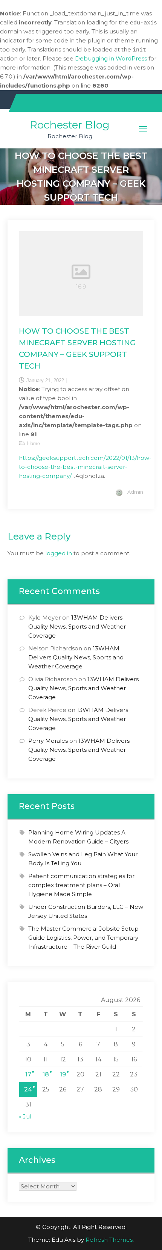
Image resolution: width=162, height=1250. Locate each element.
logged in (58, 553)
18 (46, 1074)
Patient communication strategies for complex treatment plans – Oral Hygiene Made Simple (81, 885)
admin (135, 492)
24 (28, 1089)
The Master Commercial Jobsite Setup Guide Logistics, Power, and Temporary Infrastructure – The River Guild (83, 937)
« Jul (25, 1116)
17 (28, 1074)
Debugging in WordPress (111, 58)
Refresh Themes (109, 1239)
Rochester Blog (70, 124)
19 (63, 1074)
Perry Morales (48, 740)
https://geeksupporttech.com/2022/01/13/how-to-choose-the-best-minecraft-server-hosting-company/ (85, 466)
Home (33, 443)
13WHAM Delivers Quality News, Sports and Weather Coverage (77, 626)
